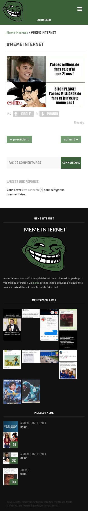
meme (35, 283)
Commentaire (71, 162)
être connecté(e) (32, 190)
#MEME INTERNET (25, 44)
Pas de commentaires (25, 163)
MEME (24, 470)
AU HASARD (44, 20)
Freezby (79, 122)
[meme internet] (13, 7)
